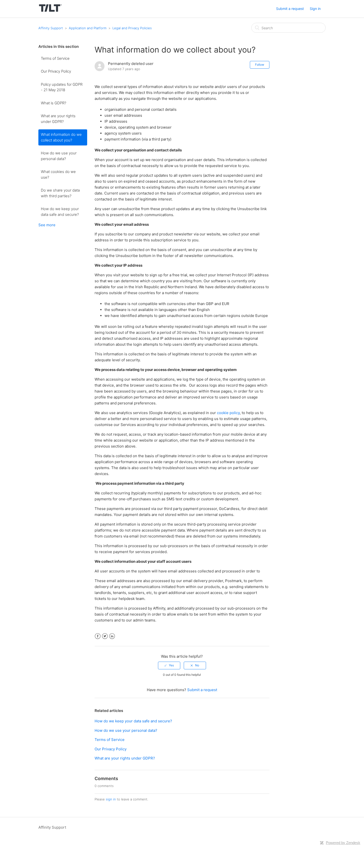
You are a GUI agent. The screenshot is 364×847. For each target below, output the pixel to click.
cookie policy (228, 412)
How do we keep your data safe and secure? (60, 211)
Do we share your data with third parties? (60, 193)
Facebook (98, 636)
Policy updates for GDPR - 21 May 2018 (61, 87)
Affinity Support (50, 28)
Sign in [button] (315, 8)
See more (46, 225)
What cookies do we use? (58, 174)
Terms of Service (55, 58)
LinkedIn (112, 636)
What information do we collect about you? (61, 137)
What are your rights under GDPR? (58, 118)
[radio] (169, 665)
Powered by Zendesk (343, 843)
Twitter (105, 636)
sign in (111, 799)
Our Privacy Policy (56, 71)
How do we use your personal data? (59, 156)
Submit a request (290, 8)
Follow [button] (259, 64)
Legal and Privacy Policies (132, 28)
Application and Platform (87, 28)
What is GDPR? (53, 103)
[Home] (50, 11)
